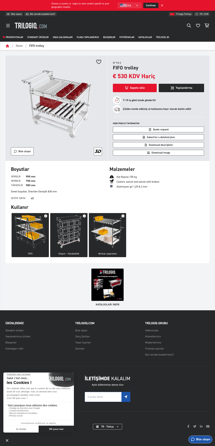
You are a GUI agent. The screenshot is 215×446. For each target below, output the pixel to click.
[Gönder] (125, 397)
